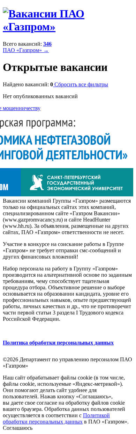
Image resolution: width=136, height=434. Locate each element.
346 (47, 44)
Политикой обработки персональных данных (56, 418)
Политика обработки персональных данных (58, 343)
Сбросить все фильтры (80, 84)
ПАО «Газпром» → (26, 50)
